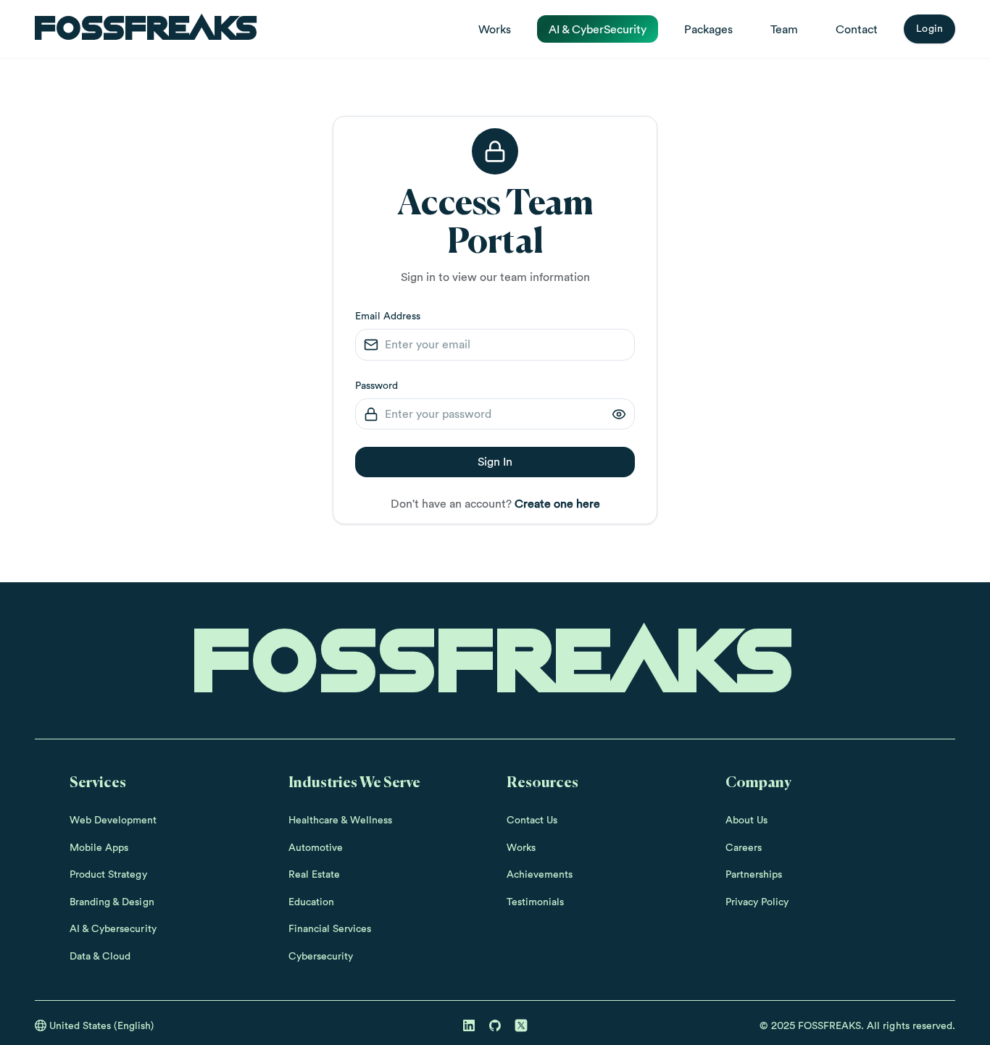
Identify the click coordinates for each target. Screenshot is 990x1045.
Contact (857, 29)
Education (311, 901)
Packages (708, 29)
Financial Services (330, 928)
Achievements (540, 874)
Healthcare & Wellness (340, 819)
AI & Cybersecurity (113, 928)
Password (376, 385)
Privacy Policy (757, 901)
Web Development (113, 819)
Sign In (495, 461)
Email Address (387, 315)
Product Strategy (108, 874)
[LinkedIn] (469, 1025)
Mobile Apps (99, 847)
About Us (746, 819)
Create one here (557, 503)
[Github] (495, 1025)
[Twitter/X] (521, 1025)
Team (784, 29)
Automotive (315, 847)
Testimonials (535, 901)
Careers (743, 847)
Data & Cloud (100, 955)
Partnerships (753, 874)
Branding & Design (112, 901)
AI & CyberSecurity (597, 29)
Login (929, 28)
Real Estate (314, 874)
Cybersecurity (320, 955)
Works (494, 29)
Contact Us (532, 819)
